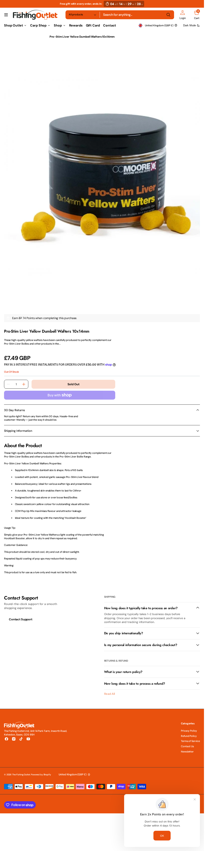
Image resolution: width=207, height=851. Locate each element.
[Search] (168, 14)
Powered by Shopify (41, 770)
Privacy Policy (189, 726)
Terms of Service (190, 737)
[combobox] (137, 14)
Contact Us (187, 742)
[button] (6, 14)
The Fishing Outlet (21, 770)
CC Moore (37, 36)
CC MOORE (10, 323)
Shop (21, 36)
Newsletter (187, 747)
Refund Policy (188, 732)
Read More (10, 345)
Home (8, 36)
